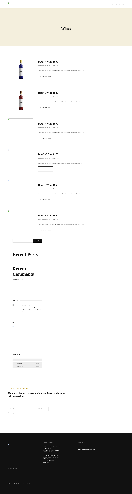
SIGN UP (40, 408)
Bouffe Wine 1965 (48, 184)
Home (23, 4)
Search (38, 240)
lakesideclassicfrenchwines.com (44, 65)
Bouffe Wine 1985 (48, 61)
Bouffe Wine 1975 (48, 123)
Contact (50, 4)
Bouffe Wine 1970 (48, 154)
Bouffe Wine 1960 (48, 215)
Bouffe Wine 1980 (48, 92)
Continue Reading (45, 76)
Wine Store (37, 4)
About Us (29, 4)
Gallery (44, 4)
